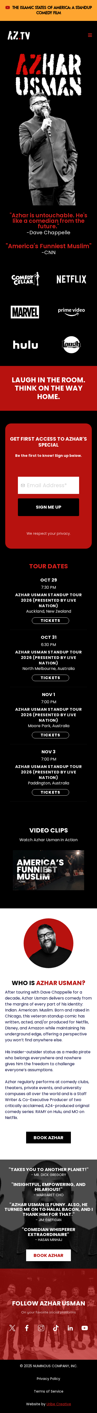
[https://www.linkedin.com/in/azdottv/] (70, 1327)
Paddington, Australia (48, 783)
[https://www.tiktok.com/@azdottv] (56, 1327)
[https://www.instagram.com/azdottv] (41, 1327)
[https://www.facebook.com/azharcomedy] (27, 1327)
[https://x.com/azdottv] (12, 1327)
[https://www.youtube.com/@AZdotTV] (85, 1327)
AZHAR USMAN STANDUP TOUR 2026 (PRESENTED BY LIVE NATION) (48, 600)
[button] (89, 35)
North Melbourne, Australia (48, 668)
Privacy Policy (48, 1378)
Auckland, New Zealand (48, 611)
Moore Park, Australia (48, 726)
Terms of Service (48, 1391)
